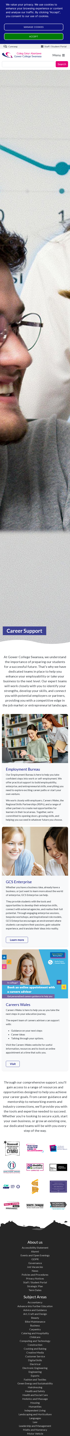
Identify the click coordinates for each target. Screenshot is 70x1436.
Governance (35, 1263)
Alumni (35, 1251)
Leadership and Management (35, 1425)
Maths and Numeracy (35, 1429)
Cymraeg (12, 46)
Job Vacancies (35, 1266)
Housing (35, 1402)
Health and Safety (35, 1391)
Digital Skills (35, 1360)
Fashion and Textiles (35, 1379)
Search (62, 64)
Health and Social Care (35, 1394)
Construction (35, 1344)
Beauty (35, 1317)
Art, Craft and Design (35, 1313)
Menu (56, 55)
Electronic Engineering (35, 1367)
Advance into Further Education (35, 1306)
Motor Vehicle (35, 1433)
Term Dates (35, 1290)
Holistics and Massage (35, 1398)
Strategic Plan (35, 1286)
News (35, 1270)
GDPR (35, 1259)
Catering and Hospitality (35, 1333)
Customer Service (35, 1356)
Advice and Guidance (35, 1309)
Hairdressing (35, 1387)
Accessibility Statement (35, 1247)
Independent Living (35, 1410)
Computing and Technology (35, 1340)
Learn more (17, 939)
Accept (33, 36)
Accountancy (35, 1302)
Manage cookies (34, 27)
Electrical (35, 1364)
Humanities (35, 1406)
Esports (35, 1375)
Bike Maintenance (35, 1321)
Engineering (35, 1371)
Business (35, 1325)
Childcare (35, 1337)
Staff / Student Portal (55, 46)
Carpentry (35, 1329)
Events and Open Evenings (35, 1255)
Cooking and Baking (35, 1348)
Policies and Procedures (35, 1274)
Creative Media (35, 1352)
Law (35, 1421)
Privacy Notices (35, 1278)
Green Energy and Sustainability (35, 1383)
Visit (13, 1063)
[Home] (22, 55)
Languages (35, 1418)
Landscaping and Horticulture (35, 1414)
